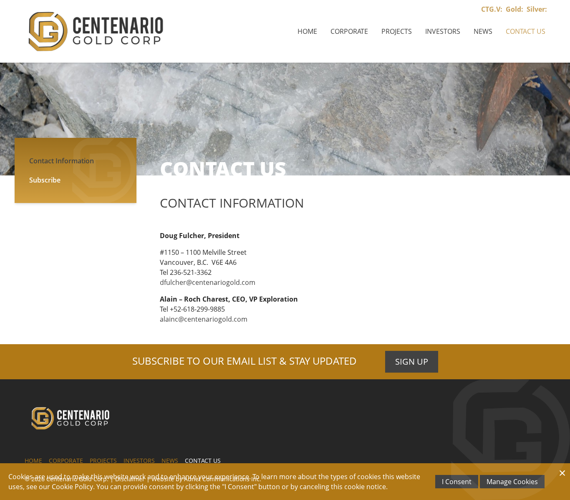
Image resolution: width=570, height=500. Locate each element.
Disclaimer (130, 479)
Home (307, 31)
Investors (442, 31)
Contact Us (525, 31)
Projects (396, 31)
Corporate (349, 31)
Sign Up (411, 361)
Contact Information (61, 160)
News (483, 31)
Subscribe (45, 180)
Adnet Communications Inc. (222, 479)
